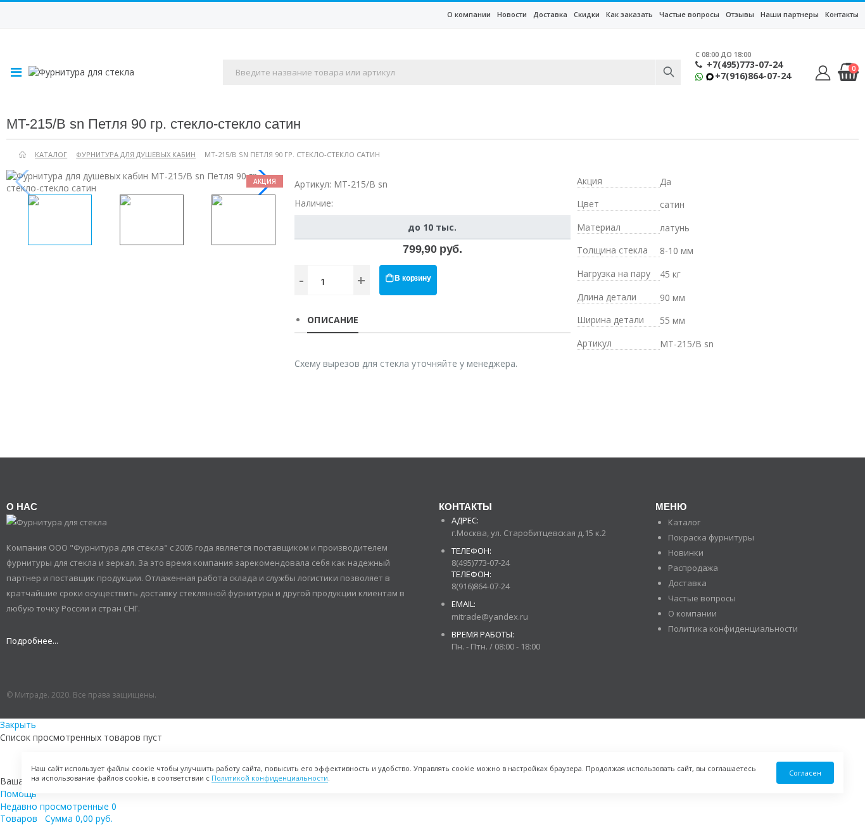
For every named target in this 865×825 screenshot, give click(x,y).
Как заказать (629, 14)
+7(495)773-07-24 (745, 64)
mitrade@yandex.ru (489, 616)
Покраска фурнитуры (711, 537)
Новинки (686, 552)
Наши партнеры (790, 14)
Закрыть (18, 725)
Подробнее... (32, 640)
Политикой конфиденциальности (270, 778)
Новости (512, 14)
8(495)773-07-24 (480, 562)
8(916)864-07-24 (480, 586)
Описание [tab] (332, 320)
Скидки (587, 14)
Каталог (684, 522)
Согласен (805, 772)
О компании (469, 14)
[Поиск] (668, 72)
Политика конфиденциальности (733, 628)
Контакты (842, 14)
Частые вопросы (689, 14)
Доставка (550, 14)
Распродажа (693, 567)
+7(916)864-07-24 (753, 76)
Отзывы (740, 14)
